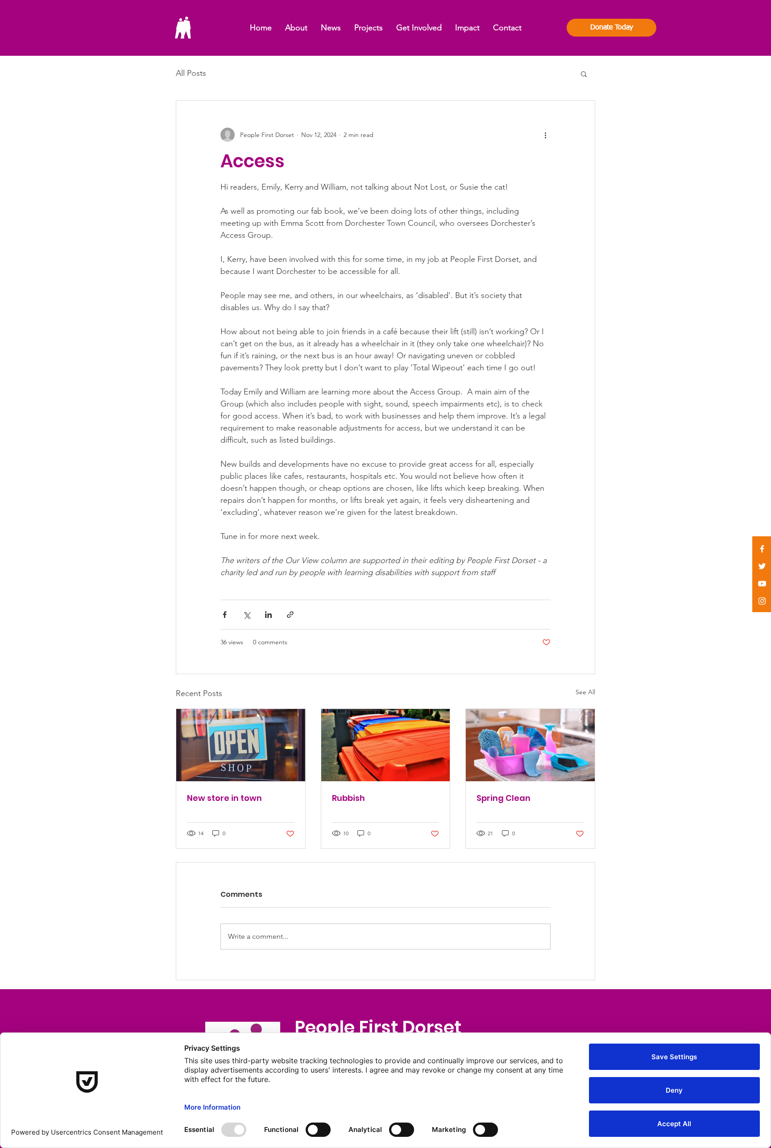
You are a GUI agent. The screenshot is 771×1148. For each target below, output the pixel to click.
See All (585, 692)
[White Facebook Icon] (762, 549)
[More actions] (545, 134)
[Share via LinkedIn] (268, 614)
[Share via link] (290, 614)
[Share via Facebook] (224, 614)
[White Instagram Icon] (762, 601)
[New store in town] (240, 745)
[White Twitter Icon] (762, 566)
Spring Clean (504, 798)
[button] (584, 73)
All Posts (191, 73)
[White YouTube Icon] (762, 584)
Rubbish (348, 798)
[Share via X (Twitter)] (246, 614)
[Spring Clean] (530, 745)
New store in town (224, 798)
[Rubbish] (385, 745)
